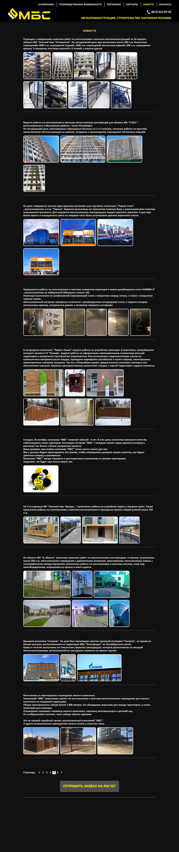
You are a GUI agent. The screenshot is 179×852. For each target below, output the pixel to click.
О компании (46, 4)
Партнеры (132, 4)
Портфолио (114, 4)
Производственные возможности (80, 4)
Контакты (165, 4)
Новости (148, 4)
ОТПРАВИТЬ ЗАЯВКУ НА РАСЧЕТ (89, 786)
